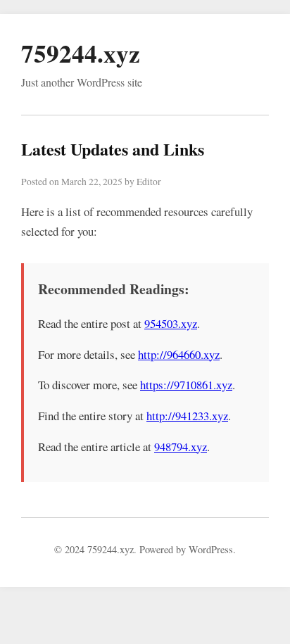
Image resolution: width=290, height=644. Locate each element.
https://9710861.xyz (186, 385)
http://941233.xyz (187, 416)
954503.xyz (170, 323)
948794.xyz (180, 446)
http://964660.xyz (179, 354)
